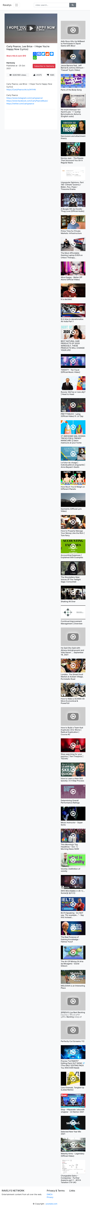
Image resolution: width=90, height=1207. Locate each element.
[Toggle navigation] (16, 5)
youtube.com (51, 1204)
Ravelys (7, 5)
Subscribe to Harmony (44, 66)
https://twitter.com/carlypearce (20, 103)
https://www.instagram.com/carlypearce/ (24, 98)
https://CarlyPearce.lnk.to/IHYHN (21, 89)
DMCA (49, 1194)
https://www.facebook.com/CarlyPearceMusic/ (27, 101)
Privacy (50, 1197)
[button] (72, 5)
